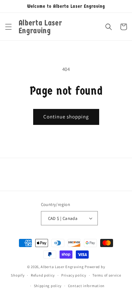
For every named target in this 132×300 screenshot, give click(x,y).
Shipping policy (48, 285)
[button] (8, 26)
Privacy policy (73, 275)
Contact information (86, 285)
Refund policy (43, 275)
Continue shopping (66, 116)
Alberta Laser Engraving (62, 266)
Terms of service (106, 275)
